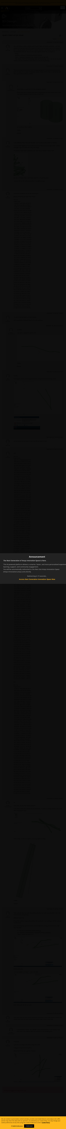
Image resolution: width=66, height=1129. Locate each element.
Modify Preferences (17, 1126)
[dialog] (33, 564)
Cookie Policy (46, 1122)
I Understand (29, 1126)
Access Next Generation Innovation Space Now (37, 579)
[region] (33, 1122)
